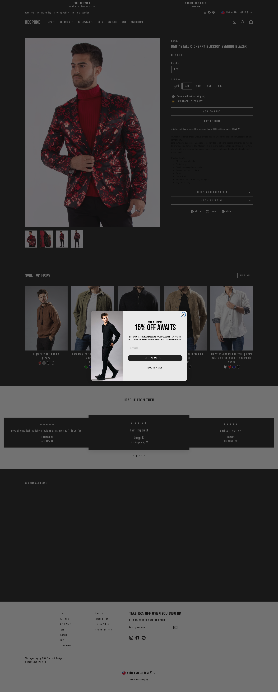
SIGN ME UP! (155, 358)
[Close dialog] (183, 314)
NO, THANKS (155, 368)
